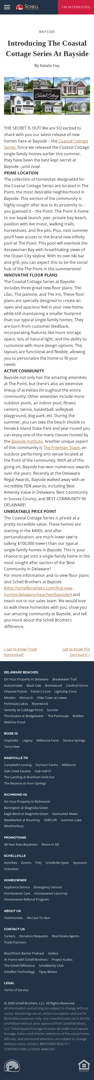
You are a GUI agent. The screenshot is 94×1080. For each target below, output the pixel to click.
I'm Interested (76, 7)
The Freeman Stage (61, 447)
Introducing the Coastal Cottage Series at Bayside (47, 48)
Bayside (47, 31)
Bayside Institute (27, 441)
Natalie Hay (50, 65)
